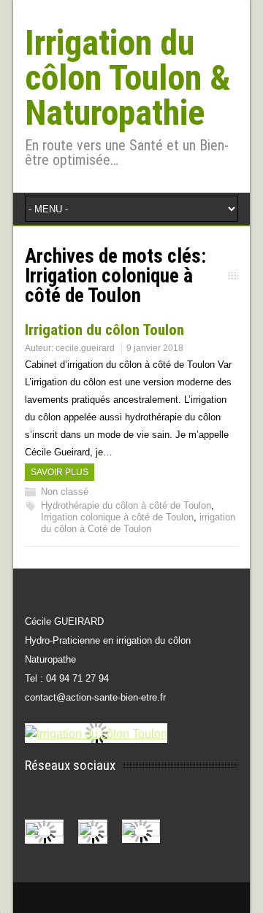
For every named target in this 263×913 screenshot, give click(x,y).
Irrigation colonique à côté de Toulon (117, 517)
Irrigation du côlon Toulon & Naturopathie (128, 78)
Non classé (64, 491)
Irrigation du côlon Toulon (104, 330)
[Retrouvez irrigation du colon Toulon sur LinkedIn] (148, 833)
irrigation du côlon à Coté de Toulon (138, 523)
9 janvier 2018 (154, 348)
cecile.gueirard (85, 348)
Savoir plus (59, 472)
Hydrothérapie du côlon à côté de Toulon (126, 505)
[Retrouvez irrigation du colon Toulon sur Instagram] (100, 833)
